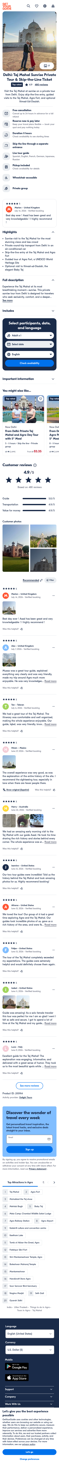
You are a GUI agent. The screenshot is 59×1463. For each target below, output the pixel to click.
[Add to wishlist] (40, 399)
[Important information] (53, 379)
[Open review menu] (53, 595)
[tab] (20, 1182)
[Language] (44, 5)
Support (9, 1389)
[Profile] (53, 6)
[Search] (28, 5)
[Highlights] (53, 232)
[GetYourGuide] (7, 6)
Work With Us (12, 1404)
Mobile (9, 1359)
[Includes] (53, 310)
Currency (10, 1342)
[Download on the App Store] (17, 1378)
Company (10, 1396)
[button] (36, 85)
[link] (23, 425)
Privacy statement (37, 1169)
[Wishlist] (36, 6)
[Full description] (53, 280)
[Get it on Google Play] (17, 1367)
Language (10, 1326)
